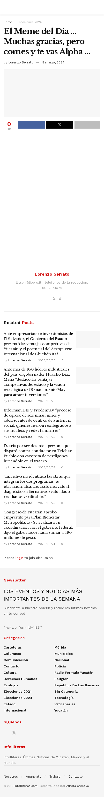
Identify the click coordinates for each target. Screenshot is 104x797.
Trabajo (54, 776)
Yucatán (61, 710)
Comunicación (16, 660)
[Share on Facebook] (31, 125)
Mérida (60, 647)
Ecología (11, 685)
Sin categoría (66, 691)
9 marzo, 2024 (53, 62)
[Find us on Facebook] (5, 733)
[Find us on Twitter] (14, 733)
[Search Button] (98, 7)
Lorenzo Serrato (20, 62)
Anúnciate (33, 776)
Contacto (11, 666)
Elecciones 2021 (17, 691)
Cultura (10, 672)
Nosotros (11, 776)
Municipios (63, 654)
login (19, 558)
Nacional (61, 660)
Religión (61, 679)
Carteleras (13, 647)
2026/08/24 (46, 544)
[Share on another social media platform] (87, 125)
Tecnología (64, 698)
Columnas (12, 654)
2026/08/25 (46, 437)
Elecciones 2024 (30, 22)
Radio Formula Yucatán (73, 672)
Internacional (15, 710)
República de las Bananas (76, 685)
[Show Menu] (6, 7)
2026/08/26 (46, 360)
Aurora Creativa (77, 786)
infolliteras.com (26, 786)
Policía (60, 666)
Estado (9, 704)
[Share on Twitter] (59, 125)
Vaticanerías (64, 704)
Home (8, 22)
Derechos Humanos (20, 679)
